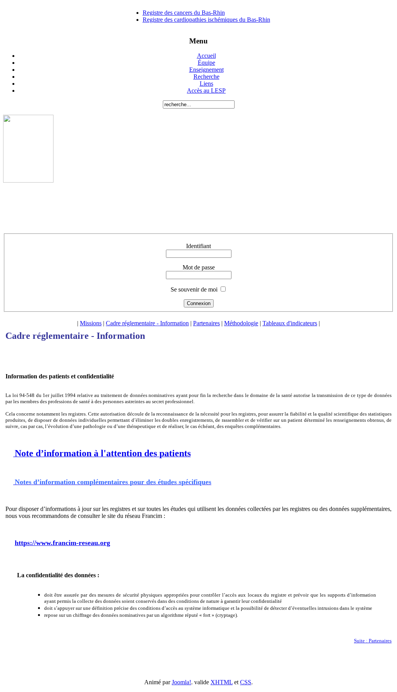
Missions (91, 323)
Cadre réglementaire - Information (147, 323)
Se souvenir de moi (194, 289)
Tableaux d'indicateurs (289, 323)
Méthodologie (241, 323)
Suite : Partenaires (373, 641)
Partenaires (206, 323)
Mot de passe (199, 267)
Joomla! (181, 682)
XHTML (222, 682)
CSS (245, 682)
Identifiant (198, 246)
